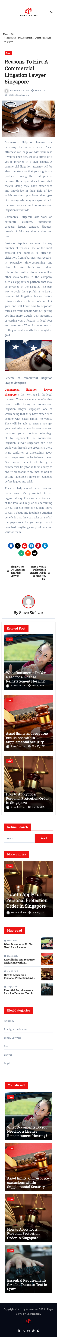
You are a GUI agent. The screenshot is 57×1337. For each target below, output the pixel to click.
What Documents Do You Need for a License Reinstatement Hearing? (26, 676)
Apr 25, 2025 (38, 806)
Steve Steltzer (21, 90)
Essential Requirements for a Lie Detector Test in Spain (26, 903)
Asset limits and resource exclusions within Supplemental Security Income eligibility (27, 739)
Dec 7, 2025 (38, 685)
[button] (49, 888)
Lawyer (8, 1054)
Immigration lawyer (15, 1029)
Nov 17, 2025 (38, 746)
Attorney (9, 1020)
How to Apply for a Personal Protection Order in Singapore (27, 798)
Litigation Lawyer (19, 95)
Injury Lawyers (12, 1037)
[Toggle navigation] (6, 12)
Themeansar (33, 1313)
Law (8, 53)
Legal (7, 1063)
